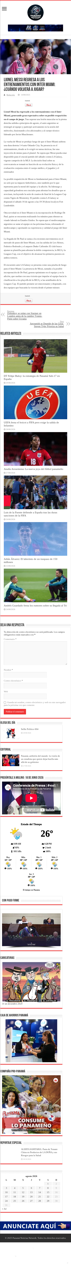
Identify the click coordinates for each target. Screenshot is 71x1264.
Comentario (10, 639)
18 (14, 1196)
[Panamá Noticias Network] (35, 12)
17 (6, 1196)
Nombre (8, 670)
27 (31, 1201)
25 (14, 1201)
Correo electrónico (13, 680)
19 (23, 1196)
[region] (31, 931)
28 (39, 1201)
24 (6, 1201)
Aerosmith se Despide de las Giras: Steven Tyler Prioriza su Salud (47, 324)
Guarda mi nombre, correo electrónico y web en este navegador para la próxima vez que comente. (35, 703)
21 (39, 1196)
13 (31, 1192)
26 (23, 1201)
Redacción (11, 95)
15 (48, 1192)
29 (48, 1201)
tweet (27, 100)
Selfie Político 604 (29, 729)
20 (31, 1196)
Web (6, 691)
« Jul (4, 1208)
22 (48, 1196)
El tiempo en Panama (31, 890)
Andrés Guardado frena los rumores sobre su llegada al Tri (35, 605)
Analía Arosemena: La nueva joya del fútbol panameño (33, 468)
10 (6, 1192)
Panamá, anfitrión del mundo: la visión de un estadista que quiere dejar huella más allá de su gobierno (40, 759)
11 (14, 1192)
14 (39, 1192)
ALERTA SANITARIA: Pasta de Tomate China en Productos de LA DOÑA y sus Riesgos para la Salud (39, 1152)
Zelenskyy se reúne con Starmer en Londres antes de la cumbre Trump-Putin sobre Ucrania (24, 315)
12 (23, 1192)
